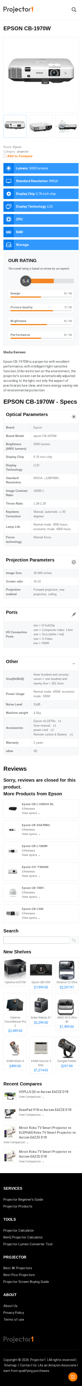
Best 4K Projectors (17, 1268)
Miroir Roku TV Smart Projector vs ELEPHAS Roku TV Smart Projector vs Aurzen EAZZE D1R (47, 1132)
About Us (10, 1306)
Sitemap (10, 1365)
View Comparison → (31, 1096)
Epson (55, 793)
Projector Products (17, 1206)
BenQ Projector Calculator (23, 1237)
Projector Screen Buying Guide (26, 1282)
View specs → (31, 813)
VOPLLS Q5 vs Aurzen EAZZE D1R (44, 1092)
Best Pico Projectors (19, 1275)
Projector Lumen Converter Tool (27, 1244)
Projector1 (38, 1360)
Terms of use (13, 1319)
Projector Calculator (18, 1230)
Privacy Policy (13, 1313)
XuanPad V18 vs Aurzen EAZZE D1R (45, 1110)
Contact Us (28, 1365)
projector (22, 151)
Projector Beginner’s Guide (23, 1199)
